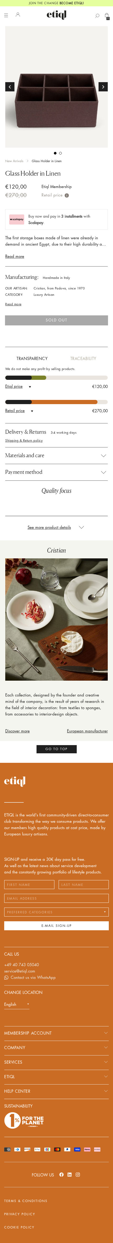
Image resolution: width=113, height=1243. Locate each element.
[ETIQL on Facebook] (61, 1174)
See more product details (49, 528)
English (10, 1005)
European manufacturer (87, 731)
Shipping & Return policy (24, 440)
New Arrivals (14, 161)
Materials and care (25, 455)
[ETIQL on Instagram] (78, 1174)
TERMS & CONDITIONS (26, 1201)
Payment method (23, 472)
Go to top (56, 749)
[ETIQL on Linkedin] (70, 1174)
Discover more (17, 731)
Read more (14, 257)
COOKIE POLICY (19, 1227)
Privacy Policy (19, 1214)
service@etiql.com (19, 971)
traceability (83, 359)
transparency (32, 359)
